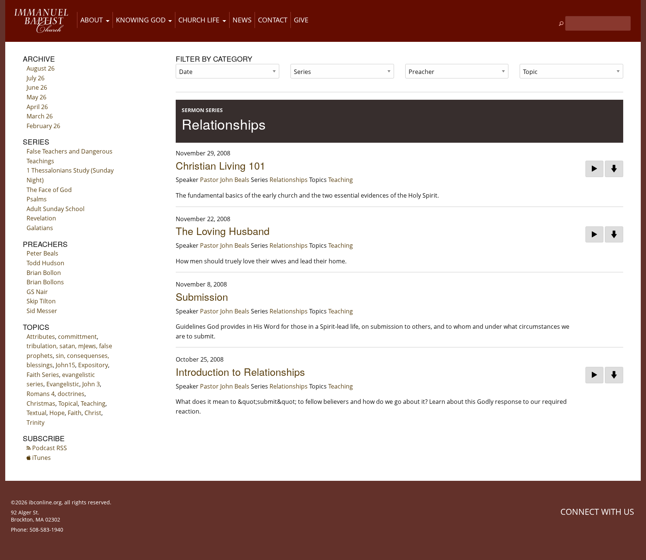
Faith (74, 413)
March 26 (40, 116)
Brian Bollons (45, 282)
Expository (93, 365)
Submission (202, 296)
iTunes (41, 458)
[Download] (614, 169)
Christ (92, 413)
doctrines (71, 394)
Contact (272, 19)
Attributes (41, 336)
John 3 (91, 384)
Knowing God (141, 19)
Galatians (40, 228)
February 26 (43, 126)
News (242, 19)
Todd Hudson (45, 263)
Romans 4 (41, 394)
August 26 (41, 68)
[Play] (594, 169)
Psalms (37, 199)
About (91, 19)
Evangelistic (62, 384)
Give (301, 19)
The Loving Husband (223, 230)
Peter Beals (42, 253)
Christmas (41, 403)
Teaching (93, 403)
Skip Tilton (41, 301)
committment (77, 336)
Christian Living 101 (220, 165)
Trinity (35, 422)
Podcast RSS (49, 448)
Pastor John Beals (224, 180)
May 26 (36, 97)
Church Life (198, 19)
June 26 (37, 87)
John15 (65, 365)
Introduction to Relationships (240, 371)
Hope (57, 413)
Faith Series (43, 375)
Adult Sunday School (55, 209)
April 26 (37, 107)
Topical (68, 403)
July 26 (35, 78)
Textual (36, 413)
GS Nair (37, 292)
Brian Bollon (44, 273)
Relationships (289, 180)
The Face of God (49, 190)
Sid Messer (42, 311)
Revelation (41, 218)
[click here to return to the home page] (41, 21)
